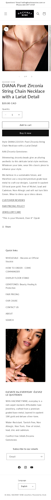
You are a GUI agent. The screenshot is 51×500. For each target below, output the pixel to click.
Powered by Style (39, 495)
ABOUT (9, 313)
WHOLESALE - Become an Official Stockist (22, 260)
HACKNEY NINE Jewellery (21, 495)
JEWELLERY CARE (11, 212)
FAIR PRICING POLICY (13, 206)
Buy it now (25, 133)
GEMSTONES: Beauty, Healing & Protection (21, 286)
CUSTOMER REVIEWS (13, 200)
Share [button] (8, 227)
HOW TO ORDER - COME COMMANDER (18, 270)
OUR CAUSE (11, 300)
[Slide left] (19, 76)
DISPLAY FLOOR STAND (17, 278)
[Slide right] (32, 76)
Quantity (6, 109)
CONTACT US (12, 307)
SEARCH (10, 320)
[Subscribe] (41, 456)
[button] (6, 14)
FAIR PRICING (12, 294)
